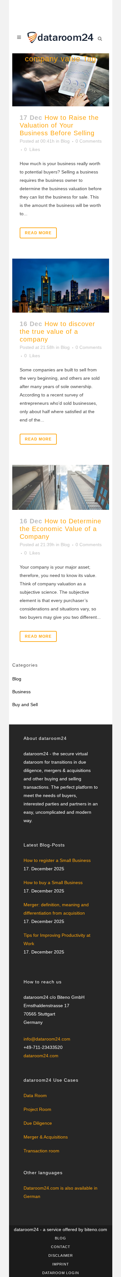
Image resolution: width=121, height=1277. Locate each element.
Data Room (35, 1095)
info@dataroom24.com (47, 1039)
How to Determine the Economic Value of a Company (60, 529)
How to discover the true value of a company (57, 331)
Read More (38, 233)
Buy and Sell (25, 704)
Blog (65, 141)
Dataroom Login (60, 1273)
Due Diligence (38, 1123)
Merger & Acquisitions (46, 1137)
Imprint (60, 1264)
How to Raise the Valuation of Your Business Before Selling (59, 125)
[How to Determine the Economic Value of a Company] (60, 487)
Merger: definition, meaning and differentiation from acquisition (56, 909)
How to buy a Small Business (53, 882)
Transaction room (41, 1150)
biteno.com (96, 1229)
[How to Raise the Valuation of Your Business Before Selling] (60, 79)
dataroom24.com (41, 1055)
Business (21, 691)
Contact (60, 1247)
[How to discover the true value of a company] (60, 286)
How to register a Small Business (57, 860)
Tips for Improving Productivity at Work (57, 939)
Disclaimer (60, 1255)
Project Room (37, 1109)
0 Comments (89, 141)
